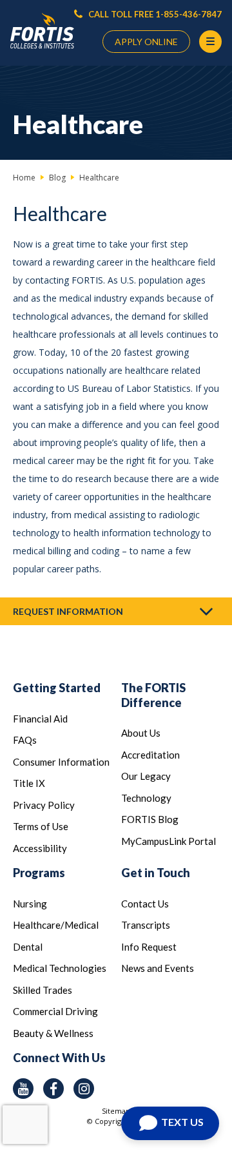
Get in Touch (155, 873)
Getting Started (57, 688)
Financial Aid (40, 718)
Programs (39, 873)
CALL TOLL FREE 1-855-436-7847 (154, 14)
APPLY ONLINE (146, 41)
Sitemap (116, 1111)
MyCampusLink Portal (168, 841)
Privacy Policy (44, 805)
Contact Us (145, 903)
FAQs (25, 740)
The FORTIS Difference (153, 695)
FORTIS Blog (150, 819)
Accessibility (40, 848)
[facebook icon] (53, 1088)
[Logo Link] (42, 31)
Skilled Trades (42, 990)
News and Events (157, 968)
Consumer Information (61, 762)
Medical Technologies (59, 968)
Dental (28, 947)
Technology (146, 798)
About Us (140, 733)
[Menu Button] (210, 41)
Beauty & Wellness (53, 1033)
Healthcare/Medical (56, 925)
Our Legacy (146, 776)
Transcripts (145, 925)
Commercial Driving (55, 1011)
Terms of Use (40, 826)
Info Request (149, 947)
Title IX (29, 783)
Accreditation (150, 755)
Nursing (30, 903)
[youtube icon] (23, 1088)
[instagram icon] (83, 1088)
